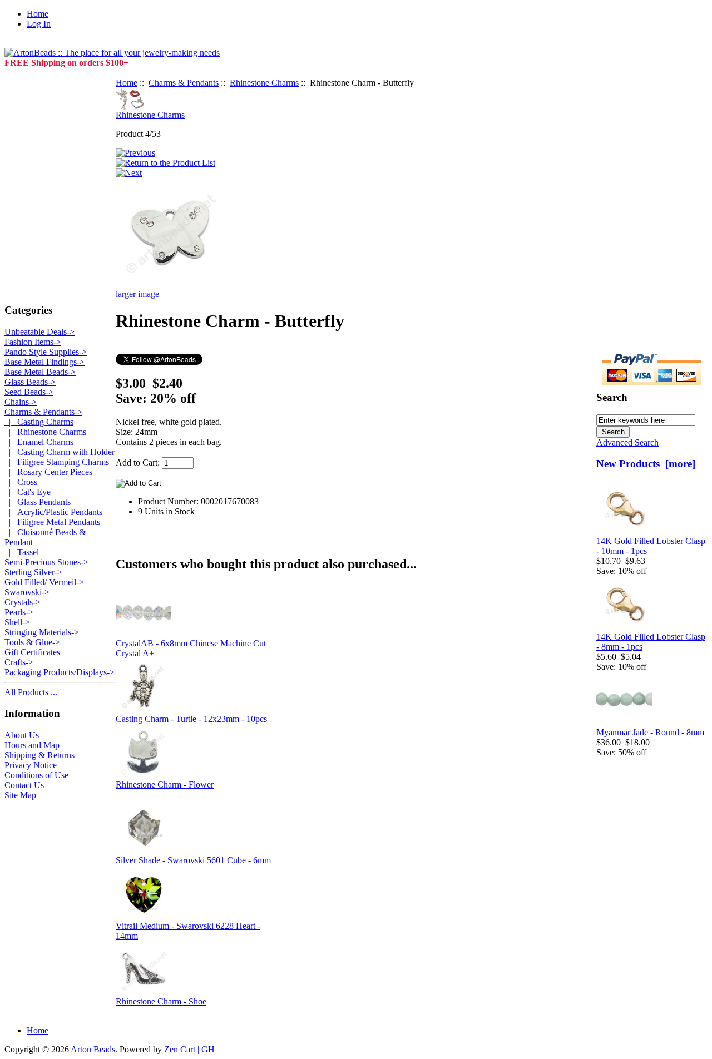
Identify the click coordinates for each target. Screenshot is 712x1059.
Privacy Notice (30, 765)
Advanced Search (627, 442)
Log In (39, 23)
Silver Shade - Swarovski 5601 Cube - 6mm (193, 860)
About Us (21, 735)
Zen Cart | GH (189, 1049)
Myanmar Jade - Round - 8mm (650, 732)
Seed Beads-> (28, 392)
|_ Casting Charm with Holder (59, 452)
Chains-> (20, 402)
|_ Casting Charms (38, 422)
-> (43, 412)
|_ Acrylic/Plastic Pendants (53, 512)
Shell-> (17, 622)
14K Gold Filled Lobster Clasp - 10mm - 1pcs (650, 546)
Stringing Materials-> (41, 632)
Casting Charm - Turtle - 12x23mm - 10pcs (191, 719)
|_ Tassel (21, 552)
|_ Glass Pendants (37, 502)
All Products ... (30, 692)
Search (611, 397)
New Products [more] (645, 463)
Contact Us (24, 785)
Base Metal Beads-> (40, 372)
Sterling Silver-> (33, 572)
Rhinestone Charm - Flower (165, 784)
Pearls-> (18, 612)
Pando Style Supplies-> (45, 352)
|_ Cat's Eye (27, 492)
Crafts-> (18, 662)
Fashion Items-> (32, 342)
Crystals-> (22, 602)
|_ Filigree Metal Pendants (52, 522)
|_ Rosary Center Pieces (48, 472)
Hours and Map (32, 745)
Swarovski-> (27, 592)
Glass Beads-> (30, 382)
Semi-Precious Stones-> (46, 562)
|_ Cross (20, 482)
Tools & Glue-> (32, 642)
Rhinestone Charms (264, 82)
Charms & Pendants (184, 82)
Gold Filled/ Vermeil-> (44, 582)
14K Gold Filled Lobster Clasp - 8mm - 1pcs (650, 641)
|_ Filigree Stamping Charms (56, 462)
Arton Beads (93, 1049)
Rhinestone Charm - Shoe (161, 1001)
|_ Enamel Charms (38, 442)
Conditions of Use (36, 775)
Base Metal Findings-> (44, 362)
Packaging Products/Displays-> (59, 672)
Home (37, 13)
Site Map (20, 795)
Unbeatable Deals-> (39, 331)
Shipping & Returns (39, 755)
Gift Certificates (32, 652)
